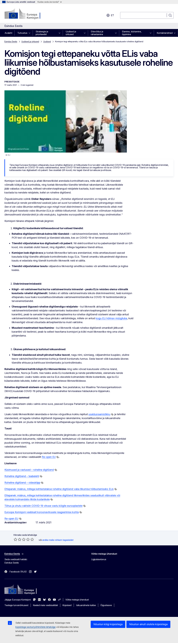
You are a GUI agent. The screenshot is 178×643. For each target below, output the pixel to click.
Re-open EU (49, 456)
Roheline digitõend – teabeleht (21, 476)
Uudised (47, 41)
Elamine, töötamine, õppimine (132, 33)
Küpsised (66, 605)
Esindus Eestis (10, 41)
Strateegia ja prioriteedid (42, 33)
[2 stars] (17, 539)
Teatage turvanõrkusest (16, 605)
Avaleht (8, 33)
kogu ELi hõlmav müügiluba (111, 318)
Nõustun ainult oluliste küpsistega (148, 624)
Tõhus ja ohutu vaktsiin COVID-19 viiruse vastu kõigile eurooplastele (43, 505)
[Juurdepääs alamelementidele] (30, 33)
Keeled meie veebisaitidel (45, 605)
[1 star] (15, 539)
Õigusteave (106, 605)
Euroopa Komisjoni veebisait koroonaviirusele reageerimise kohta (41, 512)
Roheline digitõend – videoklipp (22, 482)
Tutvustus (22, 33)
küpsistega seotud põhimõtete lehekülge (35, 627)
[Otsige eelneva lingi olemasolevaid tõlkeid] (112, 414)
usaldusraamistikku (99, 414)
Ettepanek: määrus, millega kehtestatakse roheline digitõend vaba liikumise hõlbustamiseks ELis (59, 489)
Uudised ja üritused (71, 33)
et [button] (112, 15)
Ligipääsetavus (98, 559)
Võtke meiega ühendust (77, 599)
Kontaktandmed (165, 33)
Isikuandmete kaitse (86, 605)
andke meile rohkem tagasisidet (57, 540)
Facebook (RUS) (18, 571)
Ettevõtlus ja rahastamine (97, 33)
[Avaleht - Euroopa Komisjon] (26, 14)
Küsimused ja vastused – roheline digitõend (29, 469)
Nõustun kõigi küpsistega (108, 624)
